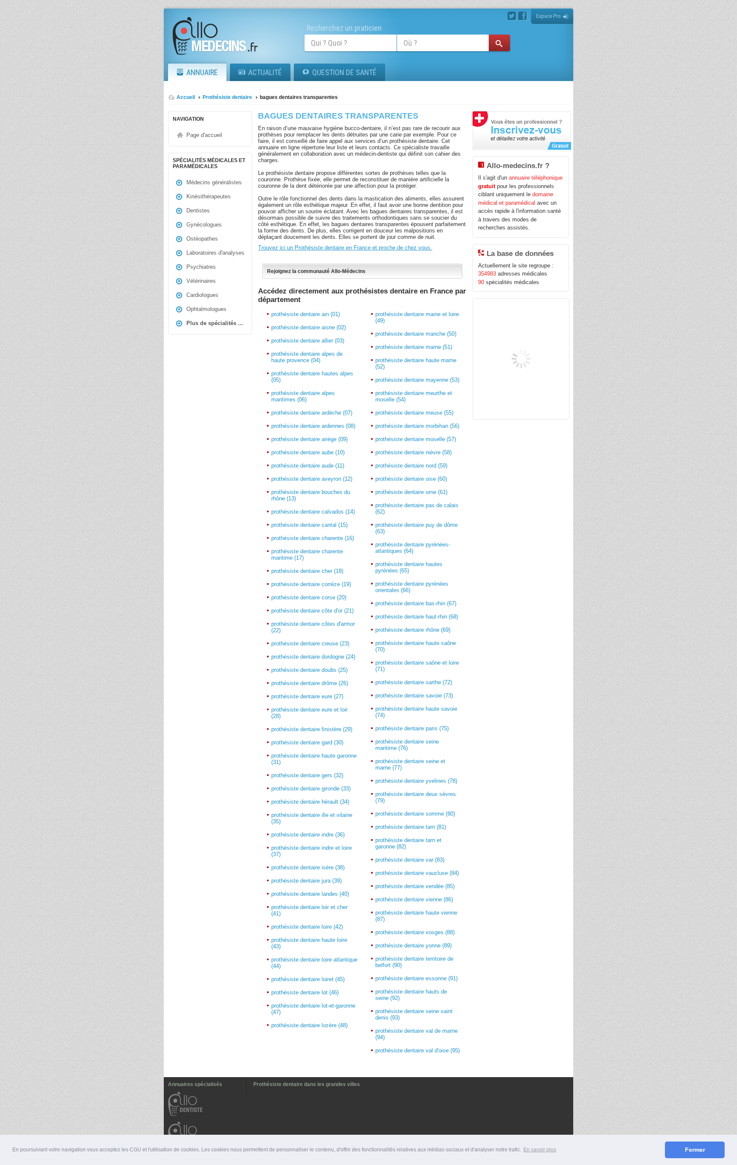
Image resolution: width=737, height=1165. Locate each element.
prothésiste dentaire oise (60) (411, 479)
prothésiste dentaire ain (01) (305, 314)
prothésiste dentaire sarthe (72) (413, 682)
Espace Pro (548, 16)
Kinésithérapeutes (208, 196)
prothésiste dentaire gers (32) (307, 775)
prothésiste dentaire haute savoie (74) (416, 712)
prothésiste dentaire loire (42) (307, 927)
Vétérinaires (201, 281)
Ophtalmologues (206, 309)
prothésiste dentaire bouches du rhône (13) (310, 495)
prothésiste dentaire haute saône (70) (415, 646)
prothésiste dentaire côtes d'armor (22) (313, 627)
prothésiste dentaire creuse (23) (310, 643)
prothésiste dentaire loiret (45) (308, 979)
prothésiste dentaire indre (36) (308, 834)
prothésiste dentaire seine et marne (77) (410, 764)
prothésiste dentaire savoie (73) (414, 695)
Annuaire (202, 72)
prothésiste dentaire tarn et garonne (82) (408, 843)
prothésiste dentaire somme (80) (415, 814)
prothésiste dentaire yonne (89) (413, 945)
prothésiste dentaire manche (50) (415, 334)
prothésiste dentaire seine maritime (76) (407, 744)
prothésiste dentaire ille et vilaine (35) (311, 818)
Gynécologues (204, 224)
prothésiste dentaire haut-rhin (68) (416, 616)
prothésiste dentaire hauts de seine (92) (411, 994)
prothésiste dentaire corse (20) (308, 597)
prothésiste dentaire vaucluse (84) (417, 873)
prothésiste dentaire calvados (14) (313, 511)
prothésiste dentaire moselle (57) (415, 439)
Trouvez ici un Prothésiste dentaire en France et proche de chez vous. (345, 247)
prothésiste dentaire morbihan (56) (417, 426)
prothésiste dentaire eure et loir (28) (309, 712)
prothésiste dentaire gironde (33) (311, 788)
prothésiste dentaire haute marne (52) (415, 363)
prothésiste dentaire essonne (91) (416, 978)
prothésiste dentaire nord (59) (411, 465)
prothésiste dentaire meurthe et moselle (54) (413, 396)
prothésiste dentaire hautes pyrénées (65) (408, 567)
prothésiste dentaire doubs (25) (309, 670)
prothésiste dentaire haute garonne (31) (314, 758)
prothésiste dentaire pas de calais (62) (416, 508)
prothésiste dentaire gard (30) (307, 742)
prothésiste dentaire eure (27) (307, 696)
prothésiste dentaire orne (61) (411, 492)
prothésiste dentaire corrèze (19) (311, 584)
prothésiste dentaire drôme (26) (309, 683)
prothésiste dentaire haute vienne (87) (416, 915)
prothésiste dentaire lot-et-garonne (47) (313, 1008)
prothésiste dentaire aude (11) (307, 465)
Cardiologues (202, 295)
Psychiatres (201, 267)
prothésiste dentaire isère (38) (308, 867)
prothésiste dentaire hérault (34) (310, 802)
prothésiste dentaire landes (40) (310, 894)
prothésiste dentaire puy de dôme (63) (416, 528)
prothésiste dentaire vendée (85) (415, 886)
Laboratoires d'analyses (215, 253)
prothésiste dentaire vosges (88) (415, 932)
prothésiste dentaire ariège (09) (309, 439)
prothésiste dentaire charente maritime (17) (307, 554)
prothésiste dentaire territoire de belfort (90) (414, 962)
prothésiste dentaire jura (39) (306, 880)
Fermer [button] (695, 1149)
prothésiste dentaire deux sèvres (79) (415, 797)
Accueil (186, 97)
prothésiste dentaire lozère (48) (309, 1025)
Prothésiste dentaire (227, 97)
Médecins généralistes (214, 182)
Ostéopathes (202, 238)
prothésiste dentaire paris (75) (412, 728)
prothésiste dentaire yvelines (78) (416, 781)
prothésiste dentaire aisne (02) (308, 327)
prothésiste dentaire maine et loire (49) (417, 317)
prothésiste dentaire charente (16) (312, 538)
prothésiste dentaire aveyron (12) (311, 479)
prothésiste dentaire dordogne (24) (313, 657)
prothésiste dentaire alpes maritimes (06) (303, 396)
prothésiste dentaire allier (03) (307, 340)
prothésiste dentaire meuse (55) (414, 413)
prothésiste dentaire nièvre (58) (413, 452)
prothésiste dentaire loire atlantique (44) (314, 962)
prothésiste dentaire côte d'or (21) (312, 610)
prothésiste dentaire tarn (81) (410, 827)
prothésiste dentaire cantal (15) (309, 525)
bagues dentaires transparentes (299, 97)
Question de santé (344, 72)
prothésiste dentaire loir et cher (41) (309, 910)
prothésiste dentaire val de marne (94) (416, 1034)
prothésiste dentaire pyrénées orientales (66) (411, 587)
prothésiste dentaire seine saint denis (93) (414, 1014)
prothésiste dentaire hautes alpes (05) (312, 376)
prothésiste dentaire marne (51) (413, 347)
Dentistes (198, 210)
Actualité (265, 72)
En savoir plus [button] (539, 1150)
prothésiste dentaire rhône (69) (412, 630)
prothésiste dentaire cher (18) (307, 571)
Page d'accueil (204, 135)
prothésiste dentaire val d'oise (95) (417, 1050)
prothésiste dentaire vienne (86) (414, 899)
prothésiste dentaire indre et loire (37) (311, 851)
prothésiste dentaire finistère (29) (311, 729)
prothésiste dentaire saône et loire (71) (417, 665)
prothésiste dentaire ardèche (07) (311, 413)
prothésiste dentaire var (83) (409, 860)
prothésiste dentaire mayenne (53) (417, 380)
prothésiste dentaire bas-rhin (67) (415, 603)
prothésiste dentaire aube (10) (308, 452)
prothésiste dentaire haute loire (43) (309, 943)
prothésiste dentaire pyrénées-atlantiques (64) (412, 547)
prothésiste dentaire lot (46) (305, 992)
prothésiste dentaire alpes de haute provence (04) (306, 357)
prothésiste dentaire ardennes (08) (313, 426)
